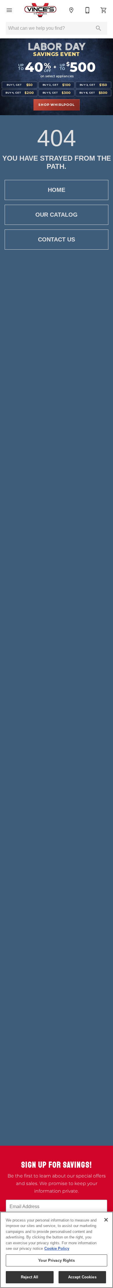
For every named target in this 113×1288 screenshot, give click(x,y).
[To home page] (40, 10)
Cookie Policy (56, 1248)
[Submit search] (98, 28)
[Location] (71, 10)
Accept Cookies (82, 1277)
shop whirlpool (56, 105)
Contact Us (56, 239)
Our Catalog (56, 214)
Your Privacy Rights (56, 1260)
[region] (56, 1250)
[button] (9, 10)
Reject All (29, 1277)
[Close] (106, 1219)
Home (56, 190)
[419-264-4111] (87, 10)
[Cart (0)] (104, 10)
